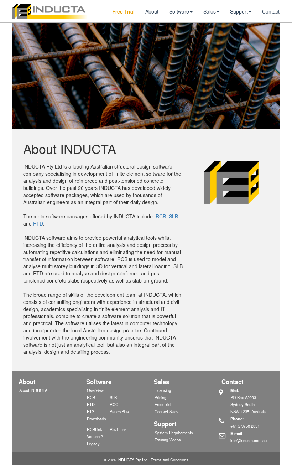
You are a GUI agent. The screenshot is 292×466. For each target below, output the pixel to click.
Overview (95, 390)
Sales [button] (209, 11)
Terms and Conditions (169, 459)
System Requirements (174, 432)
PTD (38, 223)
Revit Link (118, 429)
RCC (114, 404)
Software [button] (179, 11)
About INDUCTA (33, 390)
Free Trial (123, 11)
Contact (271, 11)
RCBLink (94, 429)
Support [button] (239, 11)
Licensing (163, 390)
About (151, 11)
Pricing (160, 397)
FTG (91, 411)
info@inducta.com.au (248, 440)
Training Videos (168, 439)
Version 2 (95, 436)
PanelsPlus (119, 411)
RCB (161, 216)
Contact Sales (167, 411)
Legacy (93, 443)
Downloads (96, 418)
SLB (173, 216)
